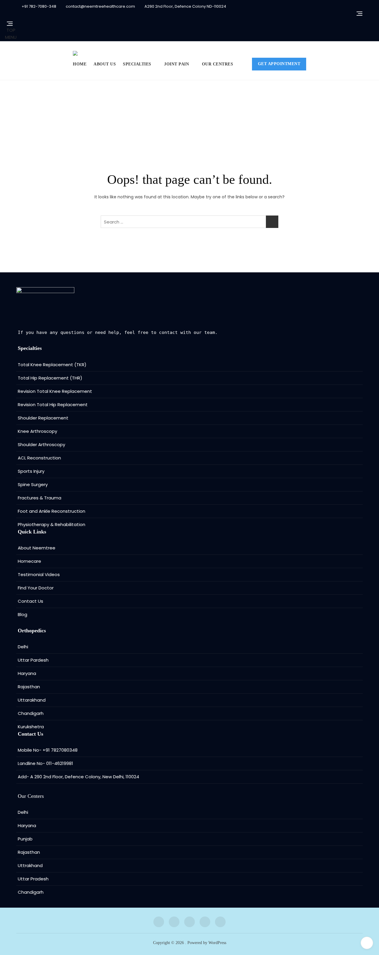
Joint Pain (176, 64)
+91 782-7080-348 (38, 6)
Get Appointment (279, 64)
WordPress (217, 942)
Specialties (137, 64)
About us (105, 64)
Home (79, 64)
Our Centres (217, 64)
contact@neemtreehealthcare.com (100, 6)
